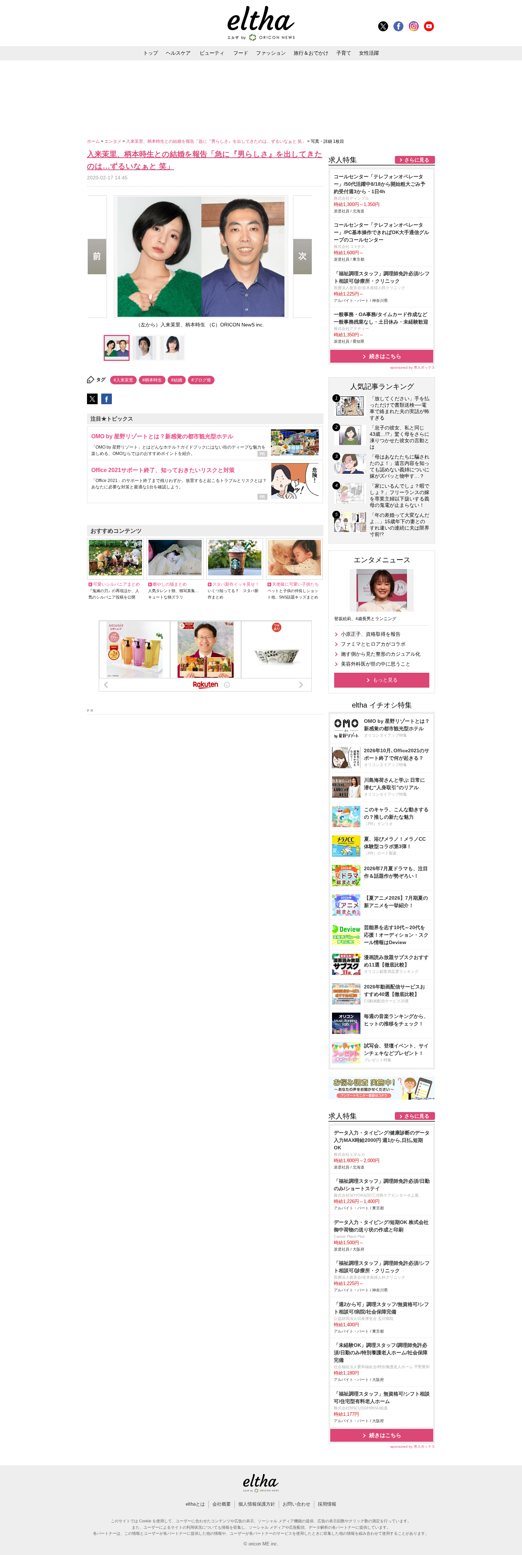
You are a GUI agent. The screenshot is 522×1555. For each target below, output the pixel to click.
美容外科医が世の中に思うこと (375, 664)
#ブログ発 (201, 380)
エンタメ (113, 141)
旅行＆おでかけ (311, 53)
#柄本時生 (152, 380)
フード (240, 53)
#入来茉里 (123, 380)
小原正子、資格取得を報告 (371, 634)
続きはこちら (385, 356)
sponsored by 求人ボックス (412, 367)
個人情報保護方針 (256, 1504)
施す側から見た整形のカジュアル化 (380, 654)
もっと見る (385, 680)
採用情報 (327, 1504)
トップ (150, 53)
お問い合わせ (296, 1504)
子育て (343, 53)
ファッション (271, 53)
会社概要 (221, 1504)
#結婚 (176, 380)
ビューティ (212, 53)
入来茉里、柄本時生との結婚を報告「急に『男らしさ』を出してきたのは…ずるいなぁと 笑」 (216, 141)
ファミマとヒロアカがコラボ (373, 644)
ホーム (94, 141)
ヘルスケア (178, 53)
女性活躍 (369, 53)
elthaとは (195, 1504)
